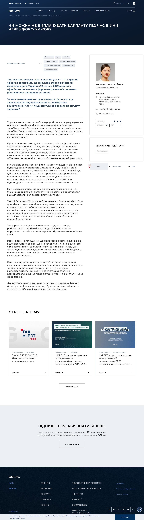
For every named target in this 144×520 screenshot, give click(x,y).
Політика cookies (94, 516)
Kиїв (11, 483)
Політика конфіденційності (125, 489)
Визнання (46, 488)
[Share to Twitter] (113, 166)
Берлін (12, 488)
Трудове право (102, 151)
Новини (63, 11)
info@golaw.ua (16, 3)
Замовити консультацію (86, 488)
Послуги (40, 11)
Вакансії (77, 499)
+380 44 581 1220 (33, 3)
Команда (52, 11)
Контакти (75, 11)
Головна (11, 16)
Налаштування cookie (17, 518)
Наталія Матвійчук (109, 84)
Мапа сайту (120, 483)
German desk (79, 505)
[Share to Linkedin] (113, 166)
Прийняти (125, 517)
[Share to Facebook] (113, 166)
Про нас (86, 11)
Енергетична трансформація (81, 511)
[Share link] (113, 166)
